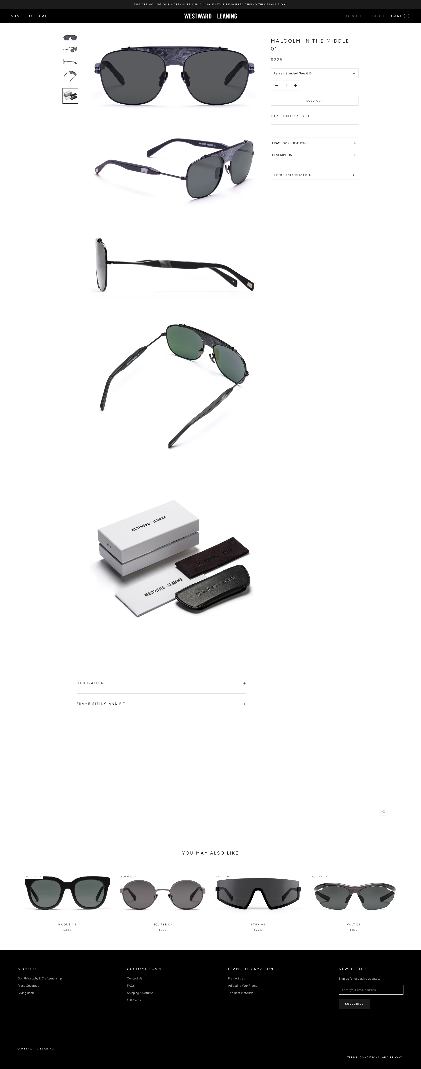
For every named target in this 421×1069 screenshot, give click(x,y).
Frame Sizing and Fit (101, 704)
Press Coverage (28, 986)
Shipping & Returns (140, 993)
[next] (407, 897)
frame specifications (314, 143)
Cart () (400, 16)
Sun (15, 16)
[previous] (14, 897)
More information (293, 174)
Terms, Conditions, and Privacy (375, 1057)
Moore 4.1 (67, 924)
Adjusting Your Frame (242, 986)
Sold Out (314, 100)
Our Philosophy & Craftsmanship (40, 978)
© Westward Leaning (36, 1048)
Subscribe (354, 1003)
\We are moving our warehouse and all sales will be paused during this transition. (210, 4)
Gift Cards (134, 1000)
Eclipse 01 (162, 924)
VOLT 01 (353, 924)
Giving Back (26, 993)
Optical (38, 16)
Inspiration (90, 683)
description (314, 155)
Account (354, 16)
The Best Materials (240, 993)
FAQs (131, 986)
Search (376, 16)
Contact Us (135, 978)
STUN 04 (258, 924)
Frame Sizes (236, 978)
